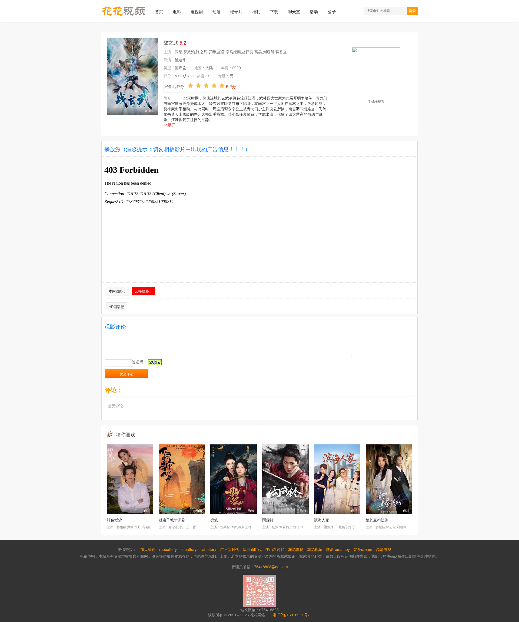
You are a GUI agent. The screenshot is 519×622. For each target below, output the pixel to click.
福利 (256, 11)
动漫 (216, 11)
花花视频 (314, 549)
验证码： (139, 361)
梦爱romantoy (338, 549)
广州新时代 (229, 549)
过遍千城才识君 (172, 520)
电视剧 (197, 11)
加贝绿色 (147, 549)
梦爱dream (363, 549)
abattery (209, 549)
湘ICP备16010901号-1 (292, 614)
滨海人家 (321, 520)
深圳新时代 (252, 549)
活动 (314, 11)
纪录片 (236, 11)
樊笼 (214, 520)
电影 (177, 11)
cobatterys (189, 549)
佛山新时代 (274, 549)
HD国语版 (116, 306)
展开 (171, 124)
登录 (332, 11)
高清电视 (383, 549)
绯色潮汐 (114, 520)
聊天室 (294, 11)
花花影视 (295, 549)
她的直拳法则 (377, 520)
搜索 (412, 11)
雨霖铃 (268, 520)
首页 (159, 11)
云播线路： (143, 291)
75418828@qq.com (271, 566)
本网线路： (117, 291)
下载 (274, 11)
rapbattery (168, 549)
